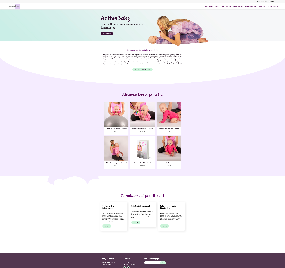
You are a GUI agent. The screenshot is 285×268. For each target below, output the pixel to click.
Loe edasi (107, 226)
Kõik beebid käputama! (140, 206)
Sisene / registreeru (262, 1)
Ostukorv (271, 1)
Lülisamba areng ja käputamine (168, 207)
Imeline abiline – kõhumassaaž (109, 207)
